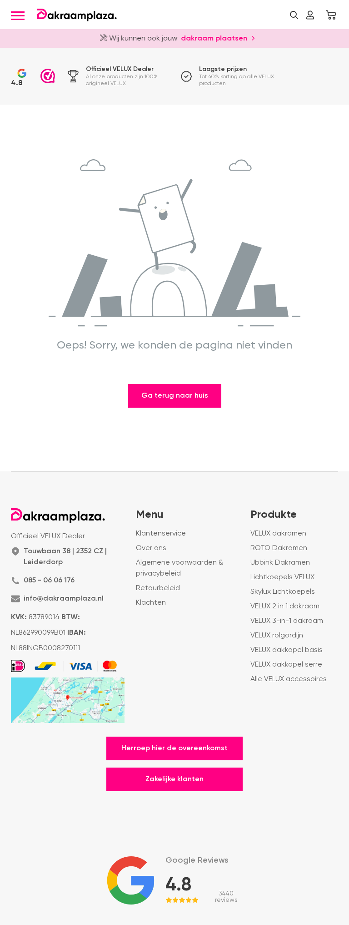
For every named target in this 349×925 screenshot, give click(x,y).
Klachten (151, 603)
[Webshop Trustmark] (47, 76)
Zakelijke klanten (174, 779)
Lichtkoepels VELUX (282, 577)
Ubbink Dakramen (280, 562)
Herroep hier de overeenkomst (174, 748)
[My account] (309, 15)
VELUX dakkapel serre (286, 664)
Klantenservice (161, 533)
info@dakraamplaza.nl (64, 598)
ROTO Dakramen (278, 548)
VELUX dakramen (278, 533)
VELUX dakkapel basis (286, 650)
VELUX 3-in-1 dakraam (286, 621)
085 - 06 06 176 (49, 580)
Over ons (151, 548)
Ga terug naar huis (174, 395)
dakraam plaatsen (211, 37)
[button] (294, 15)
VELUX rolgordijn (276, 635)
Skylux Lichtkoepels (282, 592)
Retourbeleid (158, 588)
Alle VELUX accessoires (288, 679)
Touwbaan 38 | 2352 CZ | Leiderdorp (65, 557)
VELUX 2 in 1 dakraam (284, 606)
